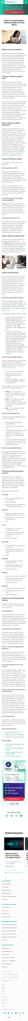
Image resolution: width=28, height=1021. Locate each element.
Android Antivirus (6, 907)
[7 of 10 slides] (17, 873)
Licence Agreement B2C (15, 977)
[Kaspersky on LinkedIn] (12, 1013)
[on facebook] (7, 816)
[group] (14, 853)
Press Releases (4, 1000)
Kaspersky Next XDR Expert (8, 957)
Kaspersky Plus (5, 887)
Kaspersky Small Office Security (9, 924)
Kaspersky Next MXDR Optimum (9, 937)
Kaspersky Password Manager (15, 734)
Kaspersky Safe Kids (6, 893)
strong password (7, 670)
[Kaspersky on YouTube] (16, 1013)
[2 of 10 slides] (7, 873)
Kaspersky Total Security (13, 732)
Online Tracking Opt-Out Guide (13, 974)
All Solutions (4, 899)
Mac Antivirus (5, 910)
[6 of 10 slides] (15, 873)
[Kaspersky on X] (8, 1013)
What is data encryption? (13, 756)
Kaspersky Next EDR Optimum (9, 930)
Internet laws (5, 141)
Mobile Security (5, 913)
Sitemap (3, 1003)
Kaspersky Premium (6, 890)
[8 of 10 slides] (19, 873)
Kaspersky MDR (5, 954)
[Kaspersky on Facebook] (5, 1013)
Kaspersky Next (5, 948)
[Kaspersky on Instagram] (20, 1013)
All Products (4, 940)
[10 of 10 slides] (22, 873)
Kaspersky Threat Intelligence (8, 960)
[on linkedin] (16, 816)
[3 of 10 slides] (9, 873)
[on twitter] (12, 816)
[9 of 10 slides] (20, 873)
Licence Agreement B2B (6, 980)
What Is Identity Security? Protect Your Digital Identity (13, 855)
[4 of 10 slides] (11, 873)
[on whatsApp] (21, 816)
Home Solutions (6, 881)
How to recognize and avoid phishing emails (14, 753)
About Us (3, 987)
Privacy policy (4, 974)
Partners (3, 990)
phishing (20, 632)
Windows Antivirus (6, 916)
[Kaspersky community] (23, 1013)
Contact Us (4, 984)
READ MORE (9, 866)
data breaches (15, 132)
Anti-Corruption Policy (5, 977)
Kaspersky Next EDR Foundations (9, 927)
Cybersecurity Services (7, 951)
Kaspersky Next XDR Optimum (9, 934)
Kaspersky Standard (6, 884)
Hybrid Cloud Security (7, 963)
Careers (3, 1006)
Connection (20, 737)
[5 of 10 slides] (13, 873)
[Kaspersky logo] (10, 2)
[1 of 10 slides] (6, 873)
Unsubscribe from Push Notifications (8, 1009)
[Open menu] (2, 2)
